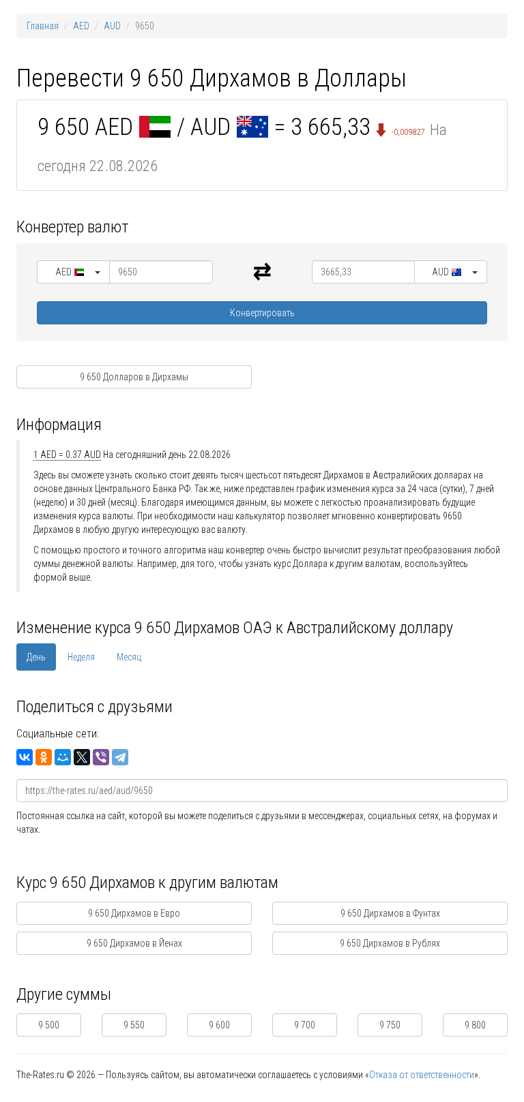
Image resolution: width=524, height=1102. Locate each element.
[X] (82, 757)
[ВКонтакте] (24, 757)
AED (81, 25)
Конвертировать (262, 312)
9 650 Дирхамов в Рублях (390, 943)
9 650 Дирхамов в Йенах (134, 943)
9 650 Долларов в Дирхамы (134, 376)
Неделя (81, 657)
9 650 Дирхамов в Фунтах (390, 913)
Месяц (129, 657)
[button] (73, 272)
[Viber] (101, 757)
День (36, 657)
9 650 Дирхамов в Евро (134, 913)
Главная (43, 25)
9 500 (48, 1025)
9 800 (475, 1025)
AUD (112, 25)
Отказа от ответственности (421, 1074)
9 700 (304, 1025)
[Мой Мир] (63, 757)
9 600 (219, 1025)
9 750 (390, 1025)
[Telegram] (120, 757)
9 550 (134, 1025)
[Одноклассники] (43, 757)
